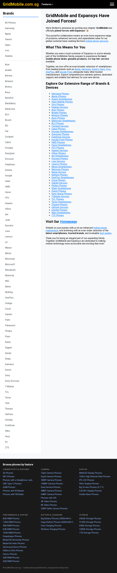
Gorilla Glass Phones (89, 494)
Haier (7, 181)
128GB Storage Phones (90, 529)
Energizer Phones (60, 134)
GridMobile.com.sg (21, 4)
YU (6, 442)
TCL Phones (58, 199)
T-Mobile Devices (60, 196)
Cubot (8, 142)
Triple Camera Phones (51, 473)
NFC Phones (8, 476)
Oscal (8, 308)
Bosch (8, 120)
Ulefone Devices (60, 207)
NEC (7, 281)
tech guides (105, 233)
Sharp (8, 358)
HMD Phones (58, 142)
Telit (7, 403)
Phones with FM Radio (13, 494)
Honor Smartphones (61, 145)
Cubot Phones (59, 129)
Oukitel (8, 314)
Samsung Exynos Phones (15, 547)
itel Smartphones (60, 156)
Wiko (7, 431)
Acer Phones (58, 110)
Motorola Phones (60, 169)
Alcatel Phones (59, 112)
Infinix (8, 209)
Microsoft (10, 264)
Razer (8, 342)
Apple (8, 33)
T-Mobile (9, 386)
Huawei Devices (60, 150)
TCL (7, 392)
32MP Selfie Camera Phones (54, 508)
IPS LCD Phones (86, 480)
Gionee (8, 170)
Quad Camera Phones (51, 476)
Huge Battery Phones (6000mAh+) (57, 522)
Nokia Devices (59, 172)
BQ (6, 125)
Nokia (8, 286)
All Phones (10, 22)
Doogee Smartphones (62, 131)
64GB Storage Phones (89, 525)
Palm (7, 320)
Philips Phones (59, 185)
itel (6, 214)
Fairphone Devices (61, 137)
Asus (7, 92)
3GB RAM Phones (11, 561)
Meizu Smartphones (62, 166)
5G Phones (8, 473)
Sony (7, 375)
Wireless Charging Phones (53, 529)
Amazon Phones (60, 115)
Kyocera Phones (60, 158)
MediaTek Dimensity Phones (16, 540)
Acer (7, 64)
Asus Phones (58, 118)
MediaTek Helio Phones (14, 543)
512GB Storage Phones (90, 522)
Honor (8, 192)
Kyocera (9, 225)
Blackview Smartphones (63, 120)
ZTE (7, 447)
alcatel (8, 70)
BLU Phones (58, 123)
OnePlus (9, 297)
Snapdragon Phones (12, 536)
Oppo (7, 45)
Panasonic (10, 325)
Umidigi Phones (59, 210)
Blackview (10, 109)
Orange (8, 303)
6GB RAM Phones (11, 529)
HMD (7, 186)
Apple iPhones (59, 96)
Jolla (7, 220)
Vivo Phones (58, 104)
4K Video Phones (49, 501)
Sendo (8, 353)
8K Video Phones (49, 505)
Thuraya (9, 408)
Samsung (9, 28)
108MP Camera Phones (52, 483)
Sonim (8, 369)
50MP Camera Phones (51, 480)
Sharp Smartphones (61, 188)
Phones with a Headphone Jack (17, 480)
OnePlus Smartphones (63, 177)
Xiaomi (8, 39)
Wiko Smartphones (61, 212)
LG (6, 242)
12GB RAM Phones (12, 522)
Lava (7, 231)
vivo (7, 50)
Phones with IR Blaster (13, 490)
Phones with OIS (48, 498)
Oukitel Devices (59, 183)
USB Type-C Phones (12, 483)
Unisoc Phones (10, 554)
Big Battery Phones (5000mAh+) (56, 518)
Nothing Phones (59, 174)
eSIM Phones (9, 487)
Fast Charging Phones (51, 525)
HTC (7, 197)
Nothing (9, 292)
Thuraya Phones (59, 204)
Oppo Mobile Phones (62, 101)
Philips (8, 331)
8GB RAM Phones (11, 518)
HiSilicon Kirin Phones (13, 550)
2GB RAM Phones (11, 557)
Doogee (9, 147)
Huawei (8, 203)
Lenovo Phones (59, 164)
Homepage (68, 222)
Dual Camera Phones (50, 487)
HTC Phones (58, 147)
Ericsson (9, 159)
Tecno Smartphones (61, 202)
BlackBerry (10, 103)
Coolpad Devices (60, 126)
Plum (7, 336)
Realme (9, 56)
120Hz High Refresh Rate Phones (94, 476)
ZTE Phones (58, 215)
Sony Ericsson (12, 381)
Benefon (9, 97)
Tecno (8, 397)
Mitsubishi (10, 270)
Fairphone (10, 164)
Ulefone (9, 414)
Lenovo (8, 236)
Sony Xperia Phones (62, 193)
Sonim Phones (59, 191)
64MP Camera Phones (51, 494)
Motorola (9, 275)
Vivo (108, 69)
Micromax (10, 258)
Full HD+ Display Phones (90, 490)
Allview (8, 75)
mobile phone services (96, 41)
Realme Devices (60, 107)
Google (8, 175)
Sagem (8, 347)
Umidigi (9, 419)
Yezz (7, 436)
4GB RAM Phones (11, 525)
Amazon (9, 81)
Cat (6, 131)
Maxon (8, 247)
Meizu (8, 253)
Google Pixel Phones (62, 139)
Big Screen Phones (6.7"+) (91, 487)
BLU (7, 114)
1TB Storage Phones (89, 532)
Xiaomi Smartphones (62, 99)
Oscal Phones (58, 180)
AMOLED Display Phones (90, 473)
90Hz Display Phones (89, 483)
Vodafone (10, 425)
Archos (8, 86)
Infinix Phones (59, 153)
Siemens (9, 364)
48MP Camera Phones (51, 490)
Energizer (10, 153)
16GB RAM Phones (12, 532)
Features (47, 4)
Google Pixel (65, 72)
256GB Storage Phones (90, 518)
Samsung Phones (60, 93)
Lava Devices (58, 161)
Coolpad (9, 136)
